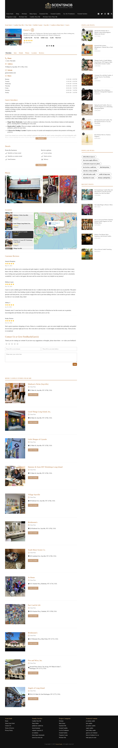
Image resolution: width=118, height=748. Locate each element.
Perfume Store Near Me (50, 17)
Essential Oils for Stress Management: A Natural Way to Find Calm (103, 47)
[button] (55, 229)
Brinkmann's (32, 522)
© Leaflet (66, 248)
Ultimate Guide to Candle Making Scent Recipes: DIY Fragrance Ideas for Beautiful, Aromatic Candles (103, 62)
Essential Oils (44, 13)
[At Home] (15, 586)
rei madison (35, 733)
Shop (17, 13)
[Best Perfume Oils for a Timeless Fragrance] (87, 139)
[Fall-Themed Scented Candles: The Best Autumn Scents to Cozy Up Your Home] (87, 124)
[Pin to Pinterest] (51, 46)
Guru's (67, 25)
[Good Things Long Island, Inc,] (15, 421)
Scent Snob (9, 13)
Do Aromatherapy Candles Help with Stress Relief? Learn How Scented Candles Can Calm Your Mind (103, 191)
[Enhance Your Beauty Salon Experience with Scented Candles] (87, 239)
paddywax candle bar (37, 725)
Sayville (46, 25)
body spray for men (91, 737)
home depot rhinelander (38, 735)
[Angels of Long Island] (15, 697)
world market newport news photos (91, 163)
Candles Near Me (35, 17)
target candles (89, 728)
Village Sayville (34, 495)
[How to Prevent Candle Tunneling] (87, 254)
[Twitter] (102, 14)
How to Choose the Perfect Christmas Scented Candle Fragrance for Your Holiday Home (103, 221)
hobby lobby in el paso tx (89, 156)
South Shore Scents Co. (36, 550)
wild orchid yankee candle (89, 174)
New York (28, 25)
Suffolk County (37, 25)
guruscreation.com (10, 73)
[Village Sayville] (15, 504)
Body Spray (33, 13)
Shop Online (35, 723)
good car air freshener (91, 733)
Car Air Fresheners (69, 13)
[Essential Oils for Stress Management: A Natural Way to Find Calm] (87, 50)
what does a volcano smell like (90, 170)
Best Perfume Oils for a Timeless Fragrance (102, 135)
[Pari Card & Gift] (15, 614)
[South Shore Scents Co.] (15, 559)
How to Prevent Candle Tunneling (103, 249)
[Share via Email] (53, 46)
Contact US (8, 725)
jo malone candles (90, 725)
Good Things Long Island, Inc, (39, 412)
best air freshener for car (92, 735)
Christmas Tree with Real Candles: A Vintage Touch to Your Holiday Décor (103, 77)
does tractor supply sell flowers (90, 160)
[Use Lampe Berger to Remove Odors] (87, 209)
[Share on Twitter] (49, 46)
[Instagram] (105, 14)
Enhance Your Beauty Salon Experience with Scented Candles (102, 235)
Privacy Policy (9, 730)
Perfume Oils (23, 17)
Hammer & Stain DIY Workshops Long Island (55, 223)
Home (6, 721)
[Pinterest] (108, 14)
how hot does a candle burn (89, 167)
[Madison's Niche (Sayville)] (15, 393)
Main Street (58, 37)
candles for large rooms (104, 174)
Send (75, 364)
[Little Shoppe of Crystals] (15, 448)
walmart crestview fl (37, 730)
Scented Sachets (82, 13)
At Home (31, 577)
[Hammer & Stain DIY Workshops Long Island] (15, 476)
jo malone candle (90, 721)
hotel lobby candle (91, 730)
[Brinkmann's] (15, 531)
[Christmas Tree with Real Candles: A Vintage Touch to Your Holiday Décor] (87, 80)
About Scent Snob (10, 723)
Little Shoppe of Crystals (37, 439)
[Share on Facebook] (47, 46)
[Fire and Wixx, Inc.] (15, 669)
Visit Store (33, 394)
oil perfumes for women (88, 177)
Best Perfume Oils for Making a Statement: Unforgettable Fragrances (103, 90)
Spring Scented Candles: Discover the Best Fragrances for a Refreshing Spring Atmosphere (103, 106)
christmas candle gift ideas (104, 177)
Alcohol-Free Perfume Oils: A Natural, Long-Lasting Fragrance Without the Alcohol (102, 32)
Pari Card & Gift (34, 605)
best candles (89, 723)
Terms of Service (9, 728)
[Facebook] (98, 14)
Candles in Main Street (57, 25)
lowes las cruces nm (37, 737)
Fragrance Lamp (11, 17)
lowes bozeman (36, 728)
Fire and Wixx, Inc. (35, 660)
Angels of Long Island (36, 688)
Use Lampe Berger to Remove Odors (103, 204)
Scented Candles (56, 13)
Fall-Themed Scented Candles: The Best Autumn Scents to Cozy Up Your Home (103, 121)
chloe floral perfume (104, 167)
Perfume (24, 13)
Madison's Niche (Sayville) (38, 384)
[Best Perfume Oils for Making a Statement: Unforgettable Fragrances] (87, 94)
